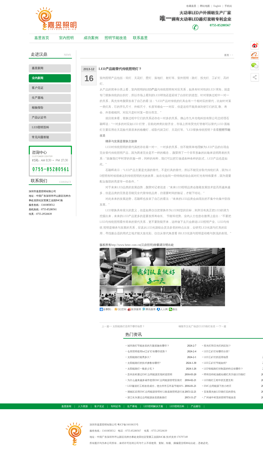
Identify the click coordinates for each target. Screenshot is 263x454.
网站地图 (205, 6)
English (217, 6)
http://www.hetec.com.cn (125, 244)
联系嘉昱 (140, 38)
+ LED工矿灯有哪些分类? (215, 351)
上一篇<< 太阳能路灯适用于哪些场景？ (123, 326)
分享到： (108, 309)
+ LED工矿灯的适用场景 (215, 357)
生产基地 (37, 97)
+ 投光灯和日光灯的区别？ (216, 345)
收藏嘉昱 (191, 6)
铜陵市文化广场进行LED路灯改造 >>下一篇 (202, 326)
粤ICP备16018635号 (127, 424)
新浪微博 (136, 309)
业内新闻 (37, 78)
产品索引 (196, 406)
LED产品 (151, 89)
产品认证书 (39, 117)
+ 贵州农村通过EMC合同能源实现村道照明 (148, 374)
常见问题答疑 (40, 137)
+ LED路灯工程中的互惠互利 (217, 380)
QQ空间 (122, 309)
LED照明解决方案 (153, 406)
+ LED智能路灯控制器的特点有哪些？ (222, 368)
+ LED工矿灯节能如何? (214, 363)
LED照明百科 (40, 127)
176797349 (182, 437)
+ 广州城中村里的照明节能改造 (219, 397)
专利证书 (116, 406)
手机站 (228, 6)
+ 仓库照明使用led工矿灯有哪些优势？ (146, 351)
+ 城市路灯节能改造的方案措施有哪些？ (147, 345)
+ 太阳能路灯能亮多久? (138, 357)
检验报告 (37, 107)
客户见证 (37, 87)
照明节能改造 (116, 38)
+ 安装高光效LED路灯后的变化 (219, 391)
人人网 (164, 309)
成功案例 (91, 38)
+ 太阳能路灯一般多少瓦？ (140, 368)
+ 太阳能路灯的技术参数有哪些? (142, 363)
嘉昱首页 (41, 38)
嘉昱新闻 (37, 68)
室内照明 (66, 38)
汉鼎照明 (147, 244)
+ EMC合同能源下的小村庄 (216, 386)
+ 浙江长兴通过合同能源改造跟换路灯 (146, 397)
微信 (174, 309)
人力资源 (83, 406)
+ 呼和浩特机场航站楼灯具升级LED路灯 (224, 374)
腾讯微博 (151, 309)
